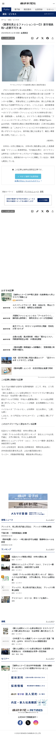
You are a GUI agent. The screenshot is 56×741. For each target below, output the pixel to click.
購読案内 (27, 9)
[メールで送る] (32, 38)
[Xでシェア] (42, 38)
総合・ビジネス (9, 14)
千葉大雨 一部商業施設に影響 (14, 533)
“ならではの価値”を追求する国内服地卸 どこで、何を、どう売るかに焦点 (27, 388)
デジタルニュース (31, 191)
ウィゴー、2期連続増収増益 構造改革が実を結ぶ (21, 454)
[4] (5, 590)
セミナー (14, 671)
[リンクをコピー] (37, 38)
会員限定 (19, 191)
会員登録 (38, 9)
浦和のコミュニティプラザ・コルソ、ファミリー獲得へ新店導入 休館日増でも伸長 (28, 442)
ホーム (3, 20)
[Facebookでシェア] (47, 38)
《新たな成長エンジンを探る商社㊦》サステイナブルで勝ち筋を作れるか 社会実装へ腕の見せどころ (27, 394)
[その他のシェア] (53, 38)
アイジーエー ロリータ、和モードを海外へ (30, 598)
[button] (10, 3)
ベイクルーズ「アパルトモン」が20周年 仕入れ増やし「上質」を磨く (27, 410)
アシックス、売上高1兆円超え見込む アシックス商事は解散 (26, 527)
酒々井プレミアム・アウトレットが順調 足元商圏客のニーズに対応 (27, 404)
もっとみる (50, 520)
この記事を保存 (9, 38)
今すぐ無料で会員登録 (29, 176)
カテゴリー (48, 14)
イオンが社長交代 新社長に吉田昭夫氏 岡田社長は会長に (26, 447)
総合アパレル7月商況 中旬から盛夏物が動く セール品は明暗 (27, 399)
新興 (13, 601)
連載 (41, 191)
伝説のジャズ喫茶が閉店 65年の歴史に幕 (18, 431)
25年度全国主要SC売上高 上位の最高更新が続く (21, 451)
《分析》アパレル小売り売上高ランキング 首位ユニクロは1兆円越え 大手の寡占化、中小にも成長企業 (27, 435)
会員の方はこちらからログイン (27, 181)
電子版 (17, 9)
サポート (50, 9)
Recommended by (43, 377)
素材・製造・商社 (17, 654)
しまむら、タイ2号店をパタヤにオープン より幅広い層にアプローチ (27, 417)
